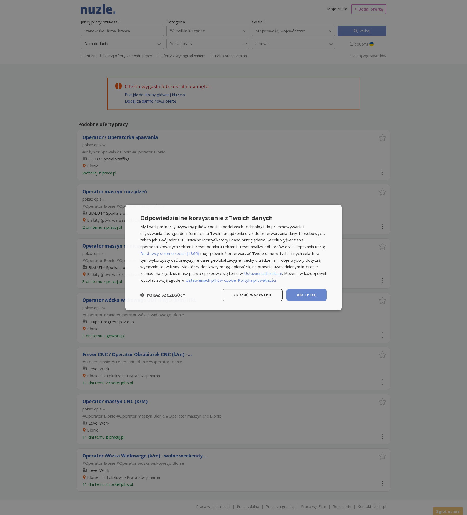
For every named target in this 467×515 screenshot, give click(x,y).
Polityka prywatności (257, 280)
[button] (162, 295)
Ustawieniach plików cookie (211, 280)
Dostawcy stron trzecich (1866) (169, 253)
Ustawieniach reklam (263, 273)
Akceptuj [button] (306, 294)
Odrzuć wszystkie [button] (252, 294)
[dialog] (233, 258)
